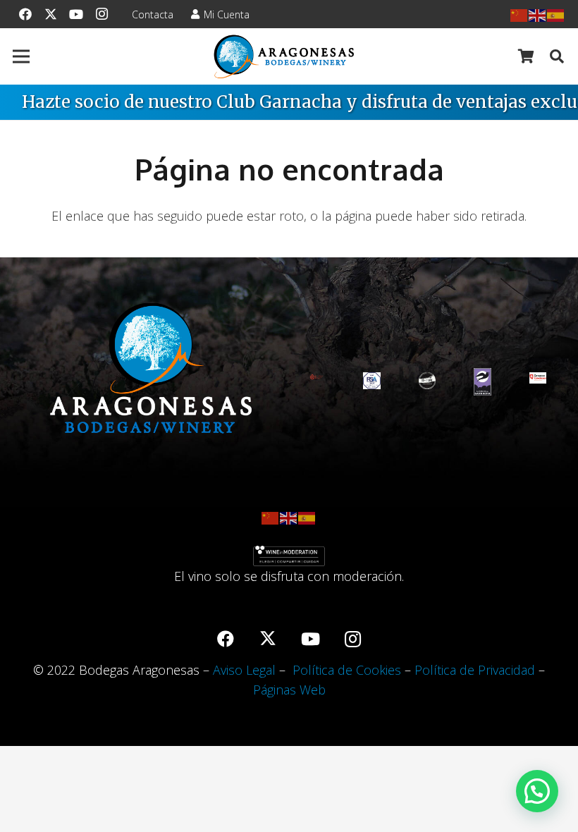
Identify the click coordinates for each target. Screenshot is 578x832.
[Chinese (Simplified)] (519, 14)
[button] (556, 56)
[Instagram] (101, 14)
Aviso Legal (244, 669)
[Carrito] (525, 56)
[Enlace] (284, 56)
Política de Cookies (347, 669)
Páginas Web (289, 689)
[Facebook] (25, 14)
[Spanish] (556, 14)
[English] (538, 14)
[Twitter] (50, 14)
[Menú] (21, 56)
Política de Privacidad (474, 669)
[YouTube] (76, 14)
